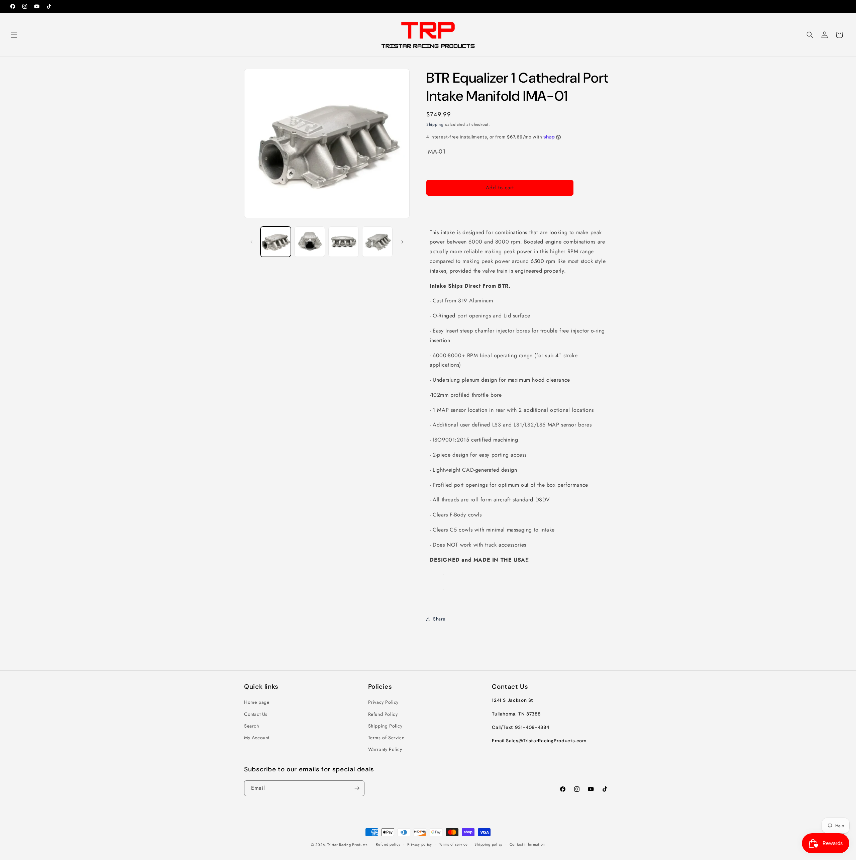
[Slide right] (402, 241)
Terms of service (453, 844)
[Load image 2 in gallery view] (309, 241)
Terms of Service (386, 737)
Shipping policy (488, 844)
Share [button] (439, 618)
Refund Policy (383, 714)
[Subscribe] (356, 788)
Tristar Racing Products (347, 844)
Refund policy (388, 844)
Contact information (527, 844)
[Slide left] (251, 241)
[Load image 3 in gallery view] (343, 241)
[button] (14, 34)
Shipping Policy (385, 726)
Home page (256, 702)
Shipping (435, 124)
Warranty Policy (385, 749)
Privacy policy (419, 844)
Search (251, 726)
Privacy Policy (383, 702)
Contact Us (256, 714)
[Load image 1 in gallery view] (275, 241)
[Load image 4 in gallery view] (377, 241)
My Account (256, 737)
